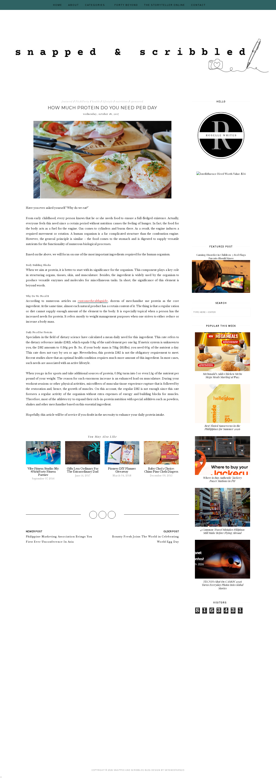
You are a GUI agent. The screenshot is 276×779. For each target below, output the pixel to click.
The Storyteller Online (164, 4)
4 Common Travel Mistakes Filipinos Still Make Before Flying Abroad (222, 531)
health (96, 101)
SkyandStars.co (174, 770)
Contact (198, 4)
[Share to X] (102, 515)
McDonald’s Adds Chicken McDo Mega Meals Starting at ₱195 (222, 375)
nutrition (122, 101)
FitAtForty (82, 101)
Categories (95, 4)
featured (67, 101)
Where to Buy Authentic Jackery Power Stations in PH (222, 479)
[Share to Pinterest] (112, 515)
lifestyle (108, 101)
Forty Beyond (126, 4)
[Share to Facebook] (93, 515)
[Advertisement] (224, 210)
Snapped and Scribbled (129, 770)
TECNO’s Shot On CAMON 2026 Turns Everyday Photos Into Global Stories (222, 585)
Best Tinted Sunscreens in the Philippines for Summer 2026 (222, 427)
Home (57, 4)
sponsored (137, 101)
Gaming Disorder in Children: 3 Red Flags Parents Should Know (221, 256)
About (73, 4)
